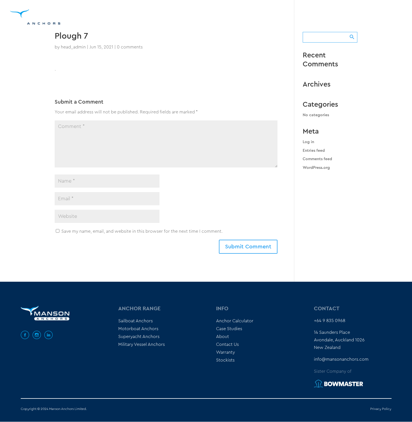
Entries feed (314, 151)
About (339, 13)
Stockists (363, 13)
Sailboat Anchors (135, 321)
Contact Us (227, 344)
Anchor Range (224, 13)
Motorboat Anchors (138, 329)
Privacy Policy (380, 409)
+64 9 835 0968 (329, 320)
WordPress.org (316, 168)
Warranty (225, 352)
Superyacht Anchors (138, 336)
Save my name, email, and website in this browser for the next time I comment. (142, 231)
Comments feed (317, 159)
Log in (308, 142)
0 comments (130, 47)
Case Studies (313, 13)
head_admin (73, 47)
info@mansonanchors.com (341, 359)
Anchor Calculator (273, 13)
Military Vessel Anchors (141, 344)
